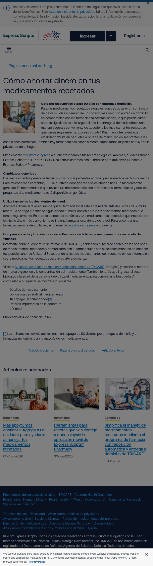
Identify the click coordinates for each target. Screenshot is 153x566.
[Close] (146, 554)
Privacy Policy (37, 561)
